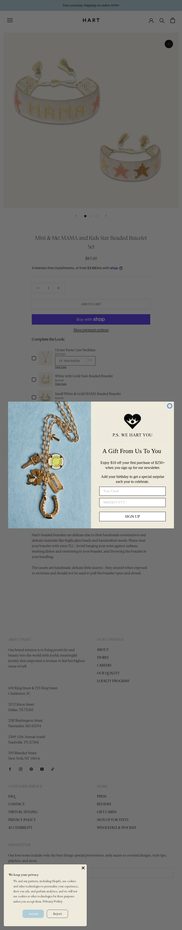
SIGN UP (132, 516)
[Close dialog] (169, 406)
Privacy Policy (53, 901)
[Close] (83, 868)
